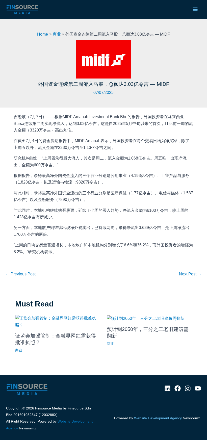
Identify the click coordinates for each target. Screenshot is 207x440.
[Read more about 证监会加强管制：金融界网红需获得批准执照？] (57, 321)
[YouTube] (198, 388)
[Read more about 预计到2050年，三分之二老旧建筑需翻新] (146, 318)
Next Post (190, 274)
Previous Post (21, 274)
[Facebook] (177, 388)
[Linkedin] (167, 388)
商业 (18, 350)
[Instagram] (188, 388)
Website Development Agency (158, 418)
